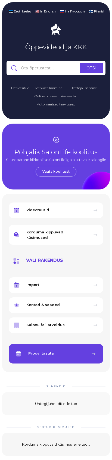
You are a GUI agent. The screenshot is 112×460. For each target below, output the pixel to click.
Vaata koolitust (56, 171)
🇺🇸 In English (45, 11)
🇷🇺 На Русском (72, 11)
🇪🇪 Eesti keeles (20, 11)
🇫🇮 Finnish (97, 11)
